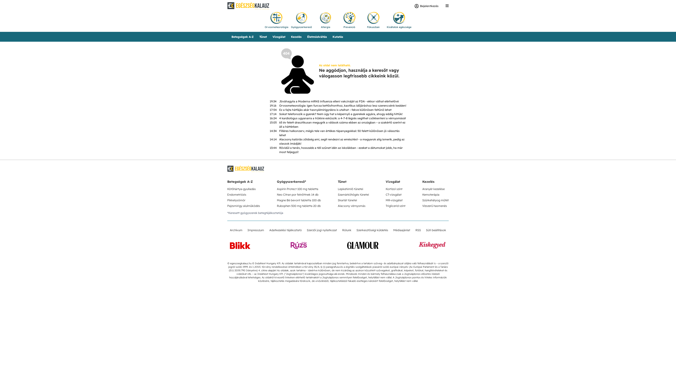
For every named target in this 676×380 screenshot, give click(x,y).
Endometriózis (236, 194)
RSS (418, 230)
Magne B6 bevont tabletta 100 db (299, 200)
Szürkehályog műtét (435, 200)
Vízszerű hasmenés (434, 206)
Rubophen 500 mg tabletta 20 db (299, 206)
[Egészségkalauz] (248, 6)
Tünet (263, 37)
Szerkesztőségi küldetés (372, 230)
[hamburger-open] (447, 6)
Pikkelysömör (236, 200)
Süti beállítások (436, 230)
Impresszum (256, 230)
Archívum (236, 230)
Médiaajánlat (401, 230)
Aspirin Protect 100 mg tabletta (297, 189)
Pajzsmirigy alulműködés (243, 206)
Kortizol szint (394, 189)
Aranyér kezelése (433, 189)
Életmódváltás (317, 37)
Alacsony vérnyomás (351, 206)
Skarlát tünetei (347, 200)
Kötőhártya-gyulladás (241, 189)
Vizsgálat (279, 37)
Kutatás (338, 37)
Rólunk (346, 230)
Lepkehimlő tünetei (350, 189)
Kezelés (296, 37)
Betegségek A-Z (242, 37)
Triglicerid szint (395, 206)
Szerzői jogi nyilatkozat (322, 230)
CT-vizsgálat (394, 194)
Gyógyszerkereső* (291, 182)
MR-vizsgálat (394, 200)
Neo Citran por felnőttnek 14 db (297, 194)
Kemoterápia (430, 194)
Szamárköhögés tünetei (353, 194)
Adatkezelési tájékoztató (285, 230)
